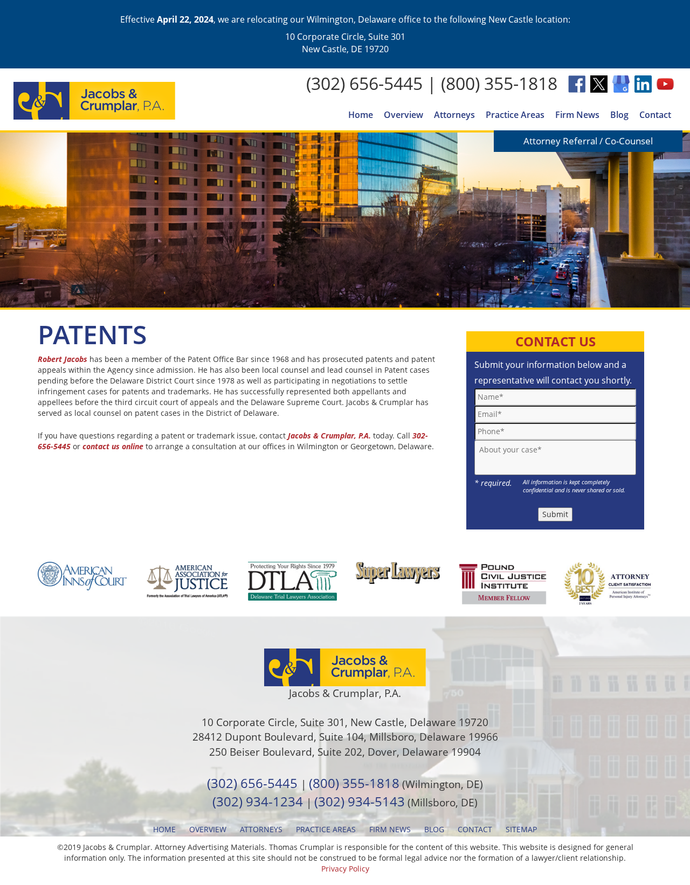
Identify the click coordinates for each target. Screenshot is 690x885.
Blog (619, 115)
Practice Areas (515, 115)
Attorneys (454, 115)
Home (360, 115)
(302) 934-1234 (257, 801)
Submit (555, 514)
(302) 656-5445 (364, 83)
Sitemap (521, 829)
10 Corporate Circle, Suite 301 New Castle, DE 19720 (345, 42)
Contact (655, 115)
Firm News (577, 115)
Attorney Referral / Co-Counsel (588, 141)
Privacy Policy (345, 868)
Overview (403, 115)
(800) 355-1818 (499, 83)
